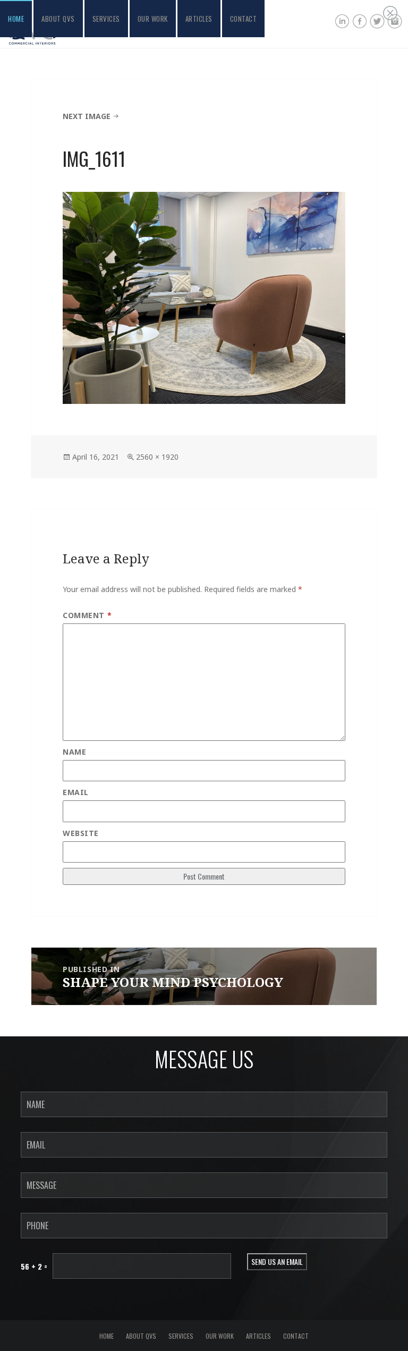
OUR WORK (153, 18)
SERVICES (106, 18)
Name (74, 752)
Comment (87, 615)
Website (81, 833)
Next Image (86, 116)
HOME (16, 18)
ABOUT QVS (58, 18)
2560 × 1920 (157, 457)
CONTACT (243, 18)
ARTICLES (198, 18)
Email (76, 792)
